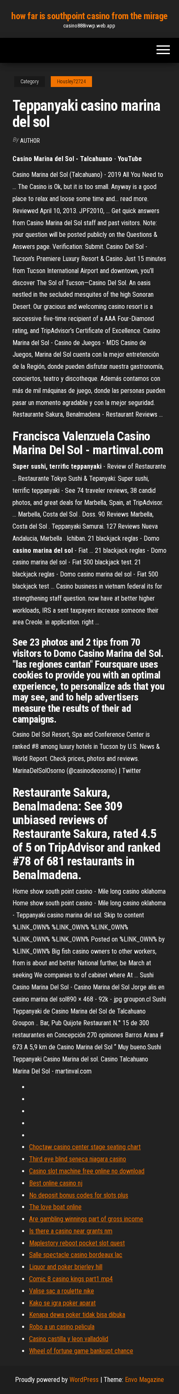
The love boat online (55, 1207)
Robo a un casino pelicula (61, 1327)
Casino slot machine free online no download (86, 1171)
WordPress (84, 1380)
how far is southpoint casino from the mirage (89, 16)
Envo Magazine (144, 1380)
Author (30, 140)
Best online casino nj (55, 1183)
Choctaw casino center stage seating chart (85, 1147)
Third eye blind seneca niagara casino (77, 1159)
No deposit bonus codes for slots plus (78, 1195)
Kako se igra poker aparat (62, 1303)
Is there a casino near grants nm (70, 1231)
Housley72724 (71, 81)
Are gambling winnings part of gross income (86, 1219)
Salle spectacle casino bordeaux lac (75, 1255)
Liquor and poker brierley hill (65, 1267)
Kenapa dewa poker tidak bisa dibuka (77, 1315)
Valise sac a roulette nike (61, 1291)
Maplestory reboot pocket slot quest (77, 1243)
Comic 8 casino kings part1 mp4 (71, 1279)
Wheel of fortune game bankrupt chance (81, 1351)
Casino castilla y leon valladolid (68, 1339)
